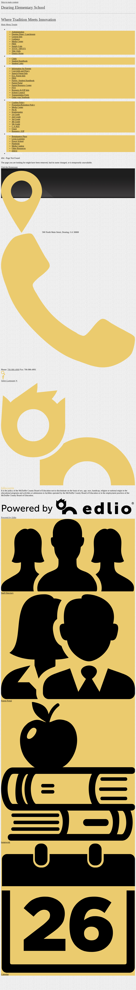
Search (3, 373)
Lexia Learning (18, 139)
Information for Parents (21, 68)
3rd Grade (16, 119)
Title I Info (16, 51)
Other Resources (19, 148)
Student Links (17, 63)
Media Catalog (18, 146)
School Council (18, 92)
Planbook (16, 143)
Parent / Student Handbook (23, 80)
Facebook (3, 377)
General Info (17, 37)
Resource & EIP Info (20, 90)
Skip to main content (9, 2)
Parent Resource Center (21, 85)
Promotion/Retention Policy (23, 105)
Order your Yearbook (20, 97)
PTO (14, 88)
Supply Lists (17, 46)
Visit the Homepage (9, 167)
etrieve (14, 151)
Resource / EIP (18, 131)
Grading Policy (18, 102)
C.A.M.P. (16, 126)
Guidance (16, 39)
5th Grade (16, 124)
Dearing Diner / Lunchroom (23, 34)
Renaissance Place (19, 136)
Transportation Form (20, 95)
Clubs (14, 58)
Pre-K (14, 110)
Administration (18, 32)
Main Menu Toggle (9, 24)
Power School (18, 141)
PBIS (14, 44)
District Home (18, 53)
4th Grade (16, 122)
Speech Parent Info (20, 73)
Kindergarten (17, 112)
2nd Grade (16, 117)
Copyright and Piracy (21, 71)
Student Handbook (19, 61)
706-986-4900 (13, 369)
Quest (14, 129)
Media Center (17, 41)
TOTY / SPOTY (19, 48)
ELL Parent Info (18, 76)
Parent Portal (17, 83)
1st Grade (16, 114)
